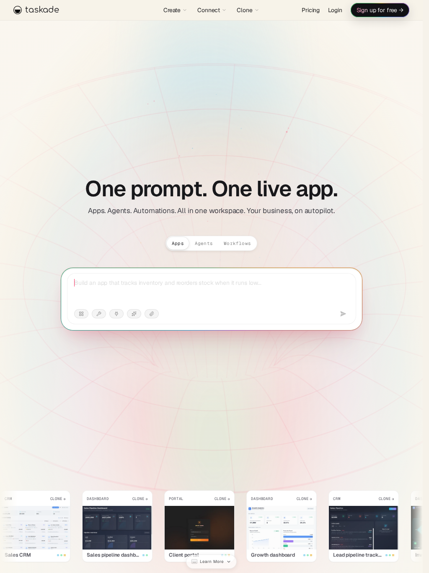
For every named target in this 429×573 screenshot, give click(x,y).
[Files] (152, 313)
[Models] (134, 313)
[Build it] (343, 314)
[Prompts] (81, 313)
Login (335, 10)
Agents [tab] (204, 243)
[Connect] (116, 313)
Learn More (212, 561)
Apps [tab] (178, 243)
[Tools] (99, 313)
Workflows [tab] (237, 243)
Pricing (311, 10)
